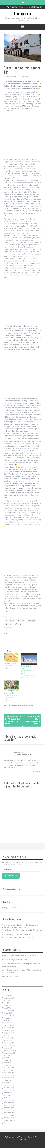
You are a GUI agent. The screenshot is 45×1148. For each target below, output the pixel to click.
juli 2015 (7, 1035)
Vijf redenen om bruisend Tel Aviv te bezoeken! (24, 6)
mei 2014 (7, 1060)
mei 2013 (7, 1080)
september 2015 (10, 1030)
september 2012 (10, 1088)
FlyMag (35, 1137)
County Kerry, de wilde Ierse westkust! (17, 935)
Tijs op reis (22, 13)
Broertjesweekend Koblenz (18, 960)
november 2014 (9, 1045)
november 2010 (9, 1103)
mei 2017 (7, 1005)
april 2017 (7, 1008)
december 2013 (9, 1073)
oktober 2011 (9, 1093)
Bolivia (7, 705)
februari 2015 (9, 1038)
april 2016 (7, 1020)
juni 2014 (7, 1058)
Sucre (31, 705)
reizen (4, 960)
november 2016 (9, 1015)
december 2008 (9, 1110)
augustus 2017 (9, 998)
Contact (17, 976)
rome (4, 955)
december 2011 (9, 1090)
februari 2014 (9, 1068)
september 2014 (10, 1050)
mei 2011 (7, 1098)
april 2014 (7, 1063)
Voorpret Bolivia (10, 663)
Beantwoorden (36, 771)
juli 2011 (7, 1095)
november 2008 (9, 1113)
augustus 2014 (9, 1053)
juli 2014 (7, 1055)
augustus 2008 (9, 1120)
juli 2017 (7, 1000)
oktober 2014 (9, 1048)
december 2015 (9, 1025)
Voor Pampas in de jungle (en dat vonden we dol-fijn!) (11, 693)
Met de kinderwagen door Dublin (15, 927)
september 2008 (10, 1118)
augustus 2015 (9, 1033)
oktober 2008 (9, 1115)
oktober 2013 (9, 1078)
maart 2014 (8, 1065)
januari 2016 (8, 1023)
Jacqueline (24, 76)
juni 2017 (7, 1003)
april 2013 (7, 1083)
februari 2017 (9, 1010)
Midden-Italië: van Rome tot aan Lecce (22, 955)
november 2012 (9, 1085)
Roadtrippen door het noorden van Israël (18, 937)
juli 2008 (7, 1123)
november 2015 (9, 1028)
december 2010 (9, 1100)
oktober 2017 (9, 995)
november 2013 (9, 1075)
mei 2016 (7, 1018)
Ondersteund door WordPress (16, 1137)
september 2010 (10, 1105)
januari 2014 (8, 1070)
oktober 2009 (9, 1108)
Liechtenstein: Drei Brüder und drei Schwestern (21, 925)
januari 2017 (8, 1013)
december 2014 (9, 1043)
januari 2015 (8, 1040)
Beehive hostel (18, 705)
